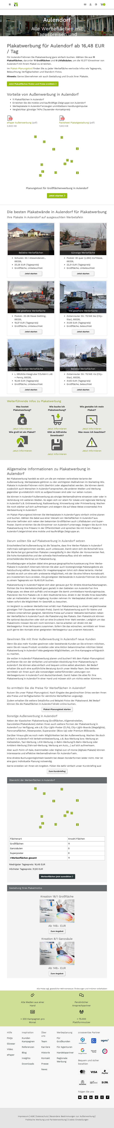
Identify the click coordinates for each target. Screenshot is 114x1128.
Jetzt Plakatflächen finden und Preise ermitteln (32, 84)
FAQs (10, 1038)
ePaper (10, 1054)
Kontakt (45, 1058)
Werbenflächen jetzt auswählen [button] (56, 876)
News (44, 1069)
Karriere (45, 1047)
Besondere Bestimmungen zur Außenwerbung (72, 1116)
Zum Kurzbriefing (57, 771)
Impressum (23, 1116)
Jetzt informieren (22, 428)
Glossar (11, 1043)
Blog (24, 1052)
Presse (44, 1063)
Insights (26, 1058)
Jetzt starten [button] (56, 195)
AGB (32, 1116)
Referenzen (28, 1047)
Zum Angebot (57, 931)
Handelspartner (65, 1052)
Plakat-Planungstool (21, 68)
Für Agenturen (64, 1047)
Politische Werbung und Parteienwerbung (45, 1120)
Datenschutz (42, 1116)
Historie (45, 1052)
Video (10, 1049)
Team (44, 1041)
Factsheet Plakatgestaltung (74, 122)
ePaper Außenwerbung (19, 122)
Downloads (28, 1063)
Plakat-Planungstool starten (57, 709)
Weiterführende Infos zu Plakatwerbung (34, 401)
